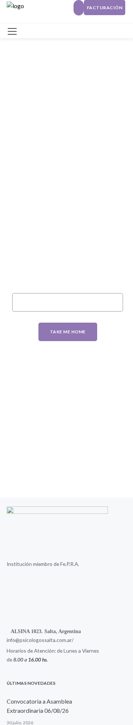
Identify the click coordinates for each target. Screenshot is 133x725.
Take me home (68, 331)
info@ (13, 640)
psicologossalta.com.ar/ (47, 640)
